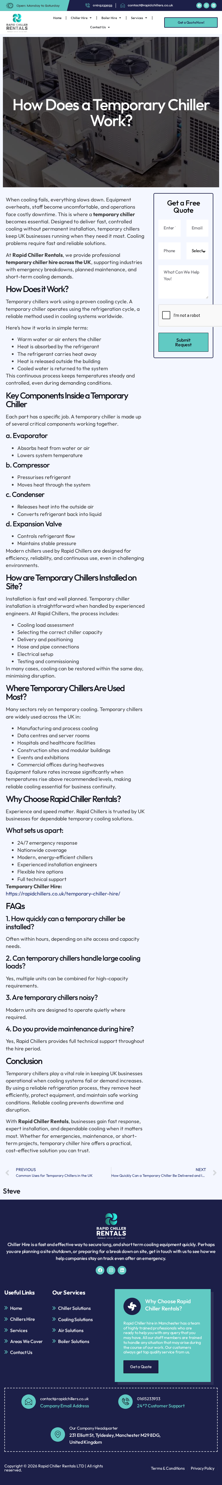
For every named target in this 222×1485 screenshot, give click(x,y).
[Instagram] (206, 5)
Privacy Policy (202, 1468)
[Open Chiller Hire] (90, 18)
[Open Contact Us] (108, 27)
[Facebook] (199, 5)
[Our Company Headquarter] (58, 1434)
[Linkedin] (214, 5)
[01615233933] (125, 1401)
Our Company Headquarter (93, 1428)
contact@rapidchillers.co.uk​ (64, 1398)
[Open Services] (146, 18)
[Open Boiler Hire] (120, 18)
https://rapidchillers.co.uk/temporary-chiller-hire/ (63, 893)
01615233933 (148, 1398)
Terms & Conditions (167, 1468)
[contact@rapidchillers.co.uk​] (28, 1401)
